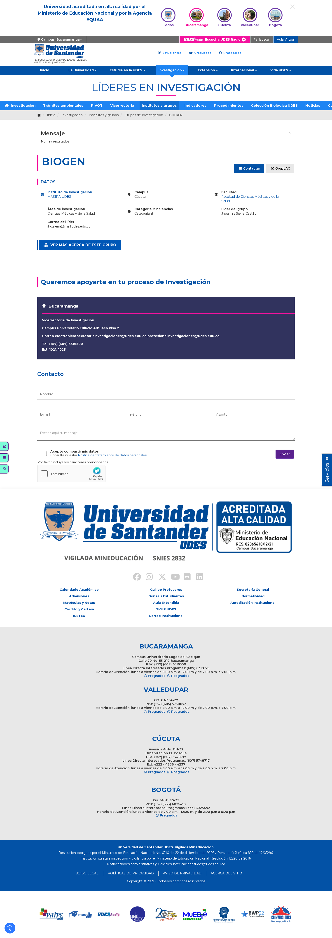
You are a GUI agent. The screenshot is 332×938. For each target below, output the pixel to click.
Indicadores (195, 105)
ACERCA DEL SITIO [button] (226, 873)
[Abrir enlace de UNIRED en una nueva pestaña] (137, 914)
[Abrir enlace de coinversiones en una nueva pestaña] (281, 914)
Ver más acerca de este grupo (83, 245)
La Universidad (81, 70)
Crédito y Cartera (79, 609)
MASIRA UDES (59, 197)
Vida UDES (279, 70)
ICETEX (79, 615)
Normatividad (252, 596)
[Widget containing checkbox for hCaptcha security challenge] (71, 473)
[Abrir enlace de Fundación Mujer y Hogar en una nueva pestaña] (166, 914)
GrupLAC (282, 168)
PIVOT (97, 105)
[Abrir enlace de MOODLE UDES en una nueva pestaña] (80, 914)
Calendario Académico (79, 589)
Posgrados (180, 676)
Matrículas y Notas (79, 602)
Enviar (285, 454)
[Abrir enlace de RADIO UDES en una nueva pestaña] (109, 914)
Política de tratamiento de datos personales (112, 455)
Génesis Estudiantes (166, 596)
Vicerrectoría (122, 105)
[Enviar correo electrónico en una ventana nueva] (199, 864)
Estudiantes (172, 53)
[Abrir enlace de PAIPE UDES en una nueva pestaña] (51, 914)
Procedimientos (228, 105)
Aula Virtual (286, 39)
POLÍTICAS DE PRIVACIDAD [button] (131, 873)
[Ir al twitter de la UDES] (160, 577)
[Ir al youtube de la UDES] (172, 577)
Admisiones (79, 596)
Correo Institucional (166, 615)
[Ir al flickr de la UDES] (185, 577)
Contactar (251, 168)
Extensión (206, 70)
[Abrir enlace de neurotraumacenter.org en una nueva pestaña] (223, 914)
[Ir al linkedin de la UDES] (197, 577)
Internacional (242, 70)
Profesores (231, 53)
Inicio (44, 70)
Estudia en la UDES (126, 70)
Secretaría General (253, 589)
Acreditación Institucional (252, 602)
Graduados (202, 53)
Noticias (312, 105)
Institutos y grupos (159, 105)
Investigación (170, 70)
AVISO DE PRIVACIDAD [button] (182, 873)
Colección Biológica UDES (274, 105)
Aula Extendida (166, 602)
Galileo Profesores (166, 589)
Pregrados (156, 676)
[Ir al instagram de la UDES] (147, 577)
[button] (10, 928)
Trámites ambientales (63, 105)
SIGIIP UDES (166, 609)
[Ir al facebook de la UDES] (134, 577)
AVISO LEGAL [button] (87, 873)
